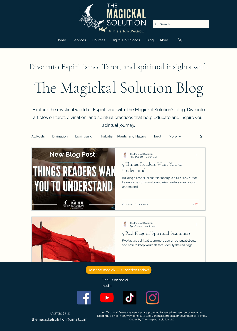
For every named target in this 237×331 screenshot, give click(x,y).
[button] (180, 40)
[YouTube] (107, 297)
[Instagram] (152, 297)
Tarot (157, 136)
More (173, 136)
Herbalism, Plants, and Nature (123, 136)
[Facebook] (84, 297)
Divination (60, 136)
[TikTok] (129, 297)
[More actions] (198, 155)
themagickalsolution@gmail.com (59, 319)
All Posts (38, 136)
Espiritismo (83, 136)
